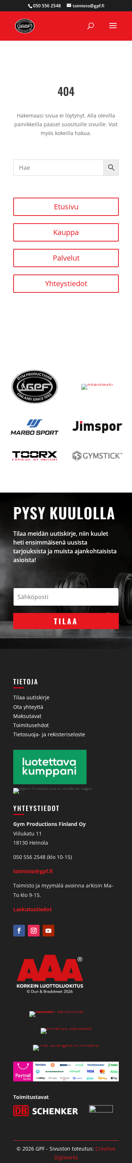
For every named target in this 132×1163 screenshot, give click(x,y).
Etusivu (66, 207)
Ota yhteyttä (28, 706)
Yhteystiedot (66, 283)
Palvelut (66, 258)
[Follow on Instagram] (34, 930)
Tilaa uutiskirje (31, 697)
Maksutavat (27, 716)
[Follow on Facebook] (19, 930)
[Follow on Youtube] (48, 930)
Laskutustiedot (32, 909)
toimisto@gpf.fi (33, 871)
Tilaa (66, 621)
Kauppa (66, 232)
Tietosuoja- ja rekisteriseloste (49, 734)
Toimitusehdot (31, 725)
